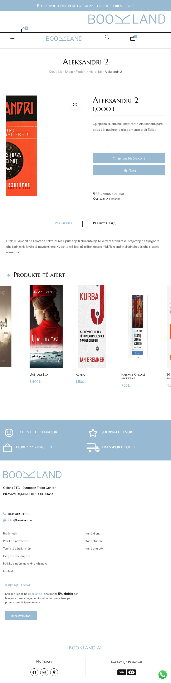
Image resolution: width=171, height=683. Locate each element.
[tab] (63, 224)
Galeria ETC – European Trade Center (29, 487)
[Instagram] (44, 672)
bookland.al (35, 593)
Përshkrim (63, 223)
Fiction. (81, 71)
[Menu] (12, 38)
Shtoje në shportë (131, 158)
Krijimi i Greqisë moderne (133, 376)
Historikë (95, 71)
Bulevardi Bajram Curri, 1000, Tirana (28, 494)
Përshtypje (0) (104, 223)
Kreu (52, 71)
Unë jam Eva (39, 374)
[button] (75, 104)
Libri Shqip (65, 71)
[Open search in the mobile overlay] (107, 37)
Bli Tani (129, 170)
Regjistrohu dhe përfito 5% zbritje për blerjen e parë (85, 5)
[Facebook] (34, 672)
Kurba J (81, 374)
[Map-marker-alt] (54, 672)
